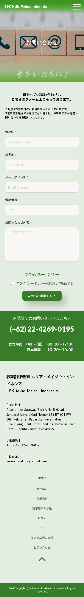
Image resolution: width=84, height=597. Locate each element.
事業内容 (42, 498)
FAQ (42, 528)
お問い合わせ (42, 547)
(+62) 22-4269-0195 (42, 329)
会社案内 (42, 489)
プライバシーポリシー (42, 274)
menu (77, 7)
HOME (42, 478)
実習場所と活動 (42, 508)
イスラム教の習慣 (42, 538)
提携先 (42, 518)
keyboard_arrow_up (42, 559)
